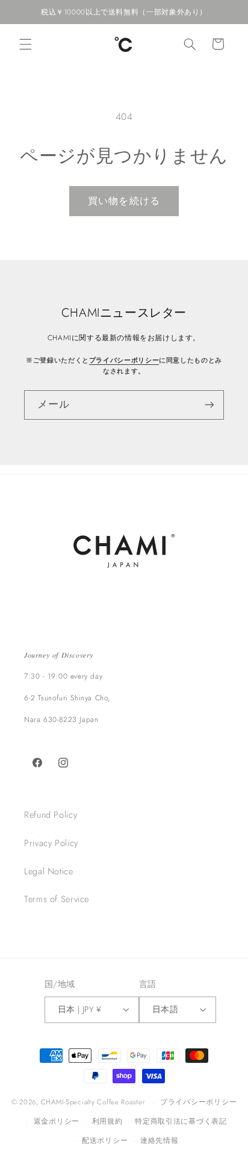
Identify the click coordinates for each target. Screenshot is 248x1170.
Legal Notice (48, 871)
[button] (25, 44)
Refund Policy (50, 814)
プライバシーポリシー (124, 360)
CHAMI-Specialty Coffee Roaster (93, 1102)
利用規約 (107, 1121)
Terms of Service (56, 899)
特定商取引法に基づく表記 (181, 1121)
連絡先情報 (159, 1140)
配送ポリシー (105, 1140)
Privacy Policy (51, 843)
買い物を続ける (124, 201)
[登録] (209, 405)
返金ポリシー (56, 1121)
